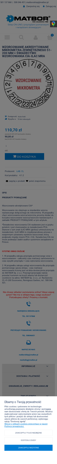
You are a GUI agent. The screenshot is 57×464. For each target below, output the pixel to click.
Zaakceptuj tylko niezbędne (28, 433)
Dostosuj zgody (28, 440)
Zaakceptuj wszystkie (28, 448)
